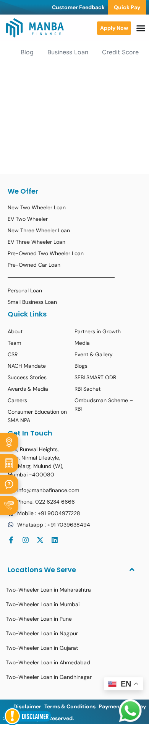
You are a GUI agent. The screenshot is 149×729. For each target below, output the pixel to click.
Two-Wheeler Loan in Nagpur (42, 633)
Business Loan (67, 52)
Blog (27, 52)
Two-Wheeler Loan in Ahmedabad (48, 662)
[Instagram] (25, 540)
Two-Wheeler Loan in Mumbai (42, 604)
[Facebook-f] (11, 540)
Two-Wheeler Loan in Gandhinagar (49, 677)
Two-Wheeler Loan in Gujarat (42, 647)
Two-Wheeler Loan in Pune (39, 618)
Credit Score (120, 52)
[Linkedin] (54, 540)
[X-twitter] (40, 540)
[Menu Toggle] (141, 28)
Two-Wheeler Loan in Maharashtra (48, 589)
